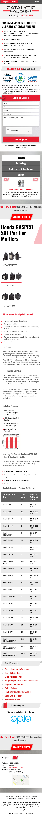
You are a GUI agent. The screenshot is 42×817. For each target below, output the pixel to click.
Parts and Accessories (12, 699)
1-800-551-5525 (14, 763)
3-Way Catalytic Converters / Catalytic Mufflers (21, 680)
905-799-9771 (13, 765)
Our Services (10, 796)
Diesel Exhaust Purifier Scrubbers (17, 669)
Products (21, 157)
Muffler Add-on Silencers (13, 695)
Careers (27, 798)
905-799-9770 (27, 15)
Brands (21, 174)
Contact (32, 798)
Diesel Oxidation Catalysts (14, 673)
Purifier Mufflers (11, 688)
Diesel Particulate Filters (13, 676)
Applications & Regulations (21, 169)
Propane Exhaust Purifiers (14, 684)
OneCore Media (29, 813)
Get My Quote (21, 139)
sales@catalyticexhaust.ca (17, 767)
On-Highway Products (30, 796)
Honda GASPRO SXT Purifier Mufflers (18, 692)
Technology (21, 163)
